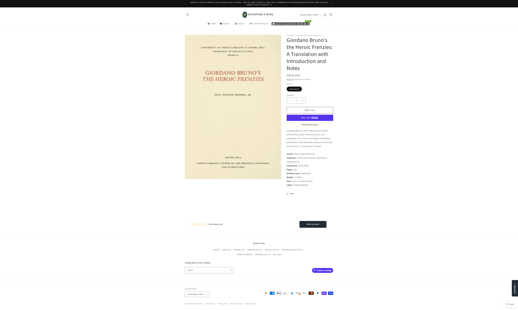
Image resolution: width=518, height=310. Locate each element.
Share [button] (291, 193)
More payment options (310, 124)
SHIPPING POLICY (262, 254)
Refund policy (210, 304)
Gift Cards (277, 254)
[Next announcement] (332, 3)
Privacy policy (223, 304)
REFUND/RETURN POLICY (292, 250)
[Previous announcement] (186, 3)
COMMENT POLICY (254, 250)
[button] (188, 15)
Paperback (294, 89)
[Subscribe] (230, 270)
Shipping (290, 79)
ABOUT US (226, 250)
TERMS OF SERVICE (245, 254)
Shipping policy (250, 304)
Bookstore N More (196, 304)
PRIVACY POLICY (272, 250)
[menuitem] (211, 23)
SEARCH (216, 250)
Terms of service (236, 304)
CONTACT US (239, 250)
